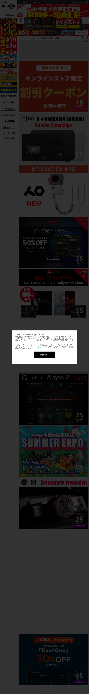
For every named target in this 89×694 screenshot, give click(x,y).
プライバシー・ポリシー (35, 347)
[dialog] (44, 347)
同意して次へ (44, 355)
